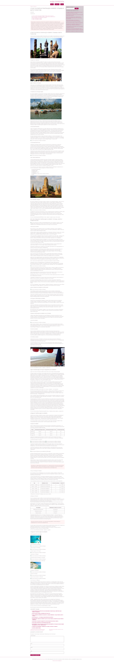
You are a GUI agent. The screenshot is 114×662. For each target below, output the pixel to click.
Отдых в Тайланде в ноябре (37, 18)
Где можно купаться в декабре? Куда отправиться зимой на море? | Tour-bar (74, 29)
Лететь (52, 4)
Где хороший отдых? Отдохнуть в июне (74, 22)
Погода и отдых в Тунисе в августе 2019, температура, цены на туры (74, 13)
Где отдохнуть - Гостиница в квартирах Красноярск (42, 617)
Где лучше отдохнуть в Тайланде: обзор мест (41, 622)
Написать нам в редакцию (57, 660)
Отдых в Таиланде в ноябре (37, 19)
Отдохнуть (57, 4)
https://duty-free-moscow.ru (41, 659)
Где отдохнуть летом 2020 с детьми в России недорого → (56, 629)
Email (31, 647)
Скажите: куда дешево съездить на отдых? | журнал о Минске (44, 626)
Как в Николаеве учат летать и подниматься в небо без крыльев (73, 20)
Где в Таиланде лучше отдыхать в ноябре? (39, 17)
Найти (77, 8)
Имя (31, 643)
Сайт (31, 651)
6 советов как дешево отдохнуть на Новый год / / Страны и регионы (73, 24)
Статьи (62, 4)
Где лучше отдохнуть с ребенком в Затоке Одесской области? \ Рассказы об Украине (74, 18)
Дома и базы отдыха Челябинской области (41, 613)
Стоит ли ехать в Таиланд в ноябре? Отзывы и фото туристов (42, 15)
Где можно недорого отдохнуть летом (74, 31)
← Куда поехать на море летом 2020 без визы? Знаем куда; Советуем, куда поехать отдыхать (37, 629)
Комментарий (32, 635)
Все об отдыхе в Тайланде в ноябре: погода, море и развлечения (43, 16)
